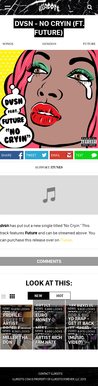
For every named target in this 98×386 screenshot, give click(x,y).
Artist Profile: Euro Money (45, 313)
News (6, 308)
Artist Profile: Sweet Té (13, 315)
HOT (59, 295)
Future (89, 43)
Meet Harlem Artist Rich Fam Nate (49, 335)
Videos (73, 331)
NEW (38, 295)
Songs (8, 43)
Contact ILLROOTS (50, 374)
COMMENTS (49, 261)
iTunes (57, 167)
